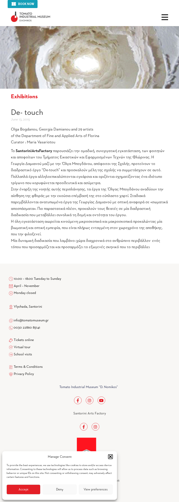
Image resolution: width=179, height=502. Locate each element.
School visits (23, 354)
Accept (23, 489)
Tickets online (24, 340)
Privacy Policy (24, 374)
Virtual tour (22, 347)
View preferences (96, 489)
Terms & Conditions (28, 367)
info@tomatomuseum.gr (31, 320)
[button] (110, 457)
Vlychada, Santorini (27, 307)
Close (165, 17)
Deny (59, 489)
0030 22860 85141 (26, 327)
